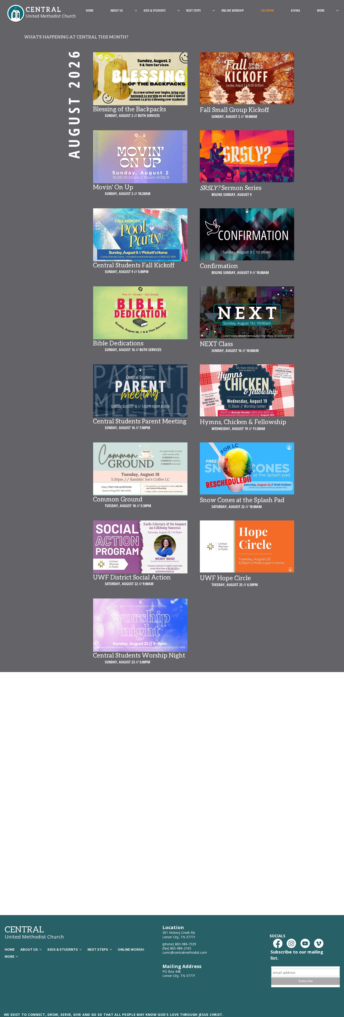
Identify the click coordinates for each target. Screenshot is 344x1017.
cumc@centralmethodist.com (184, 952)
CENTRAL (24, 929)
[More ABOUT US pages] (136, 10)
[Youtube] (305, 943)
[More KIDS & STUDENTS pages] (178, 10)
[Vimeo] (318, 943)
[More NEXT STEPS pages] (213, 10)
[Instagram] (291, 943)
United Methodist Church (34, 936)
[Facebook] (277, 943)
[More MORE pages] (337, 10)
